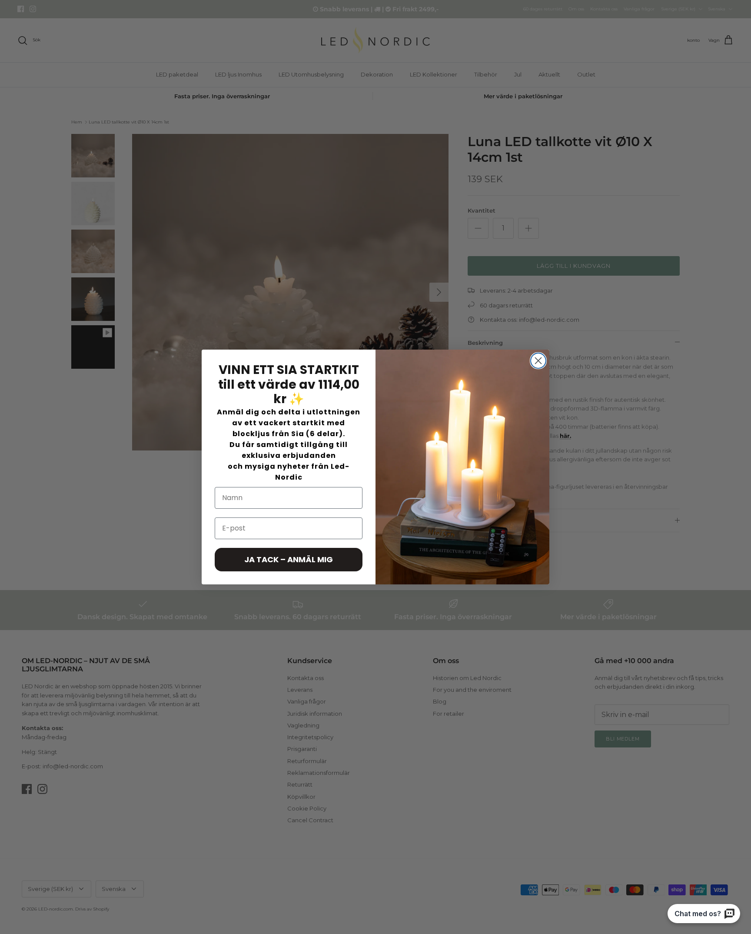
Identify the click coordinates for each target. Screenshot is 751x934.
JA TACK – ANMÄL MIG (288, 559)
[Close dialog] (538, 360)
